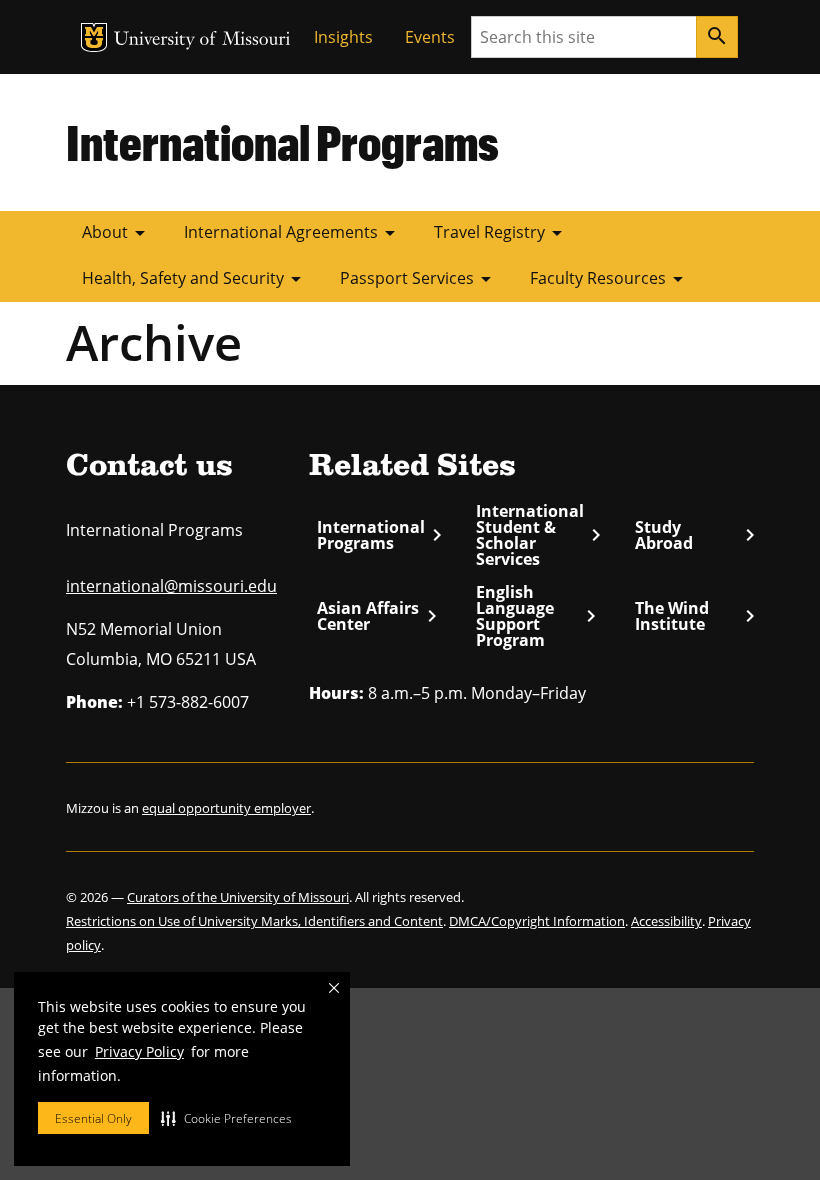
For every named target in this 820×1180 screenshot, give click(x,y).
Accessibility (666, 921)
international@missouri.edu (171, 586)
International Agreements (293, 233)
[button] (226, 1118)
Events (430, 37)
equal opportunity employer (226, 808)
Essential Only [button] (93, 1118)
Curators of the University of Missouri (238, 897)
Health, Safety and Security (195, 279)
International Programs (282, 142)
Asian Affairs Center (376, 616)
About (117, 233)
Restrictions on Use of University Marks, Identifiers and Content (254, 921)
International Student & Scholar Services (538, 535)
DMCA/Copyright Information (537, 921)
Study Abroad (694, 535)
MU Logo (94, 37)
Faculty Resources (610, 279)
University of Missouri (202, 40)
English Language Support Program (535, 616)
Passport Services (419, 279)
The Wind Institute (694, 616)
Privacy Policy (139, 1051)
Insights (343, 37)
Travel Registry (501, 233)
